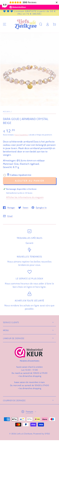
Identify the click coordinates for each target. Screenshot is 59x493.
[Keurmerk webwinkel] (29, 352)
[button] (40, 24)
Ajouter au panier (29, 180)
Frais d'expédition (21, 135)
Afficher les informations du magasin (25, 197)
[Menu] (4, 24)
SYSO (47, 433)
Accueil (7, 112)
